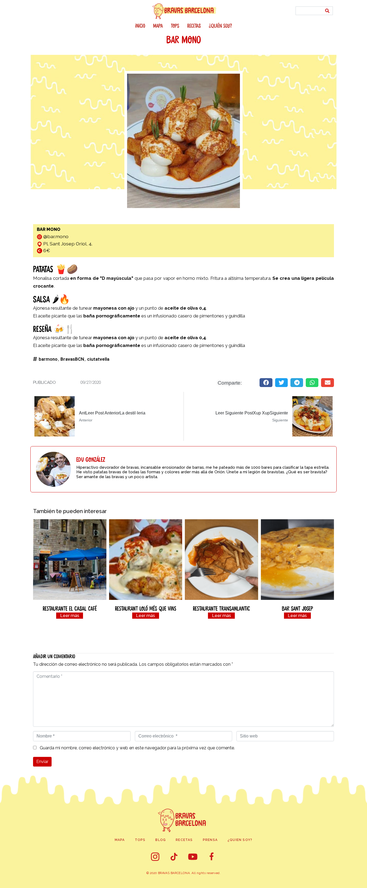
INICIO (140, 26)
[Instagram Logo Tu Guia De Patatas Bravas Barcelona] (155, 856)
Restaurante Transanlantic (221, 609)
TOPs (175, 26)
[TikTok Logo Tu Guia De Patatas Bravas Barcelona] (174, 856)
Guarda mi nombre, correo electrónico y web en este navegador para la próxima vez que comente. (137, 748)
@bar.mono (56, 236)
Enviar (42, 761)
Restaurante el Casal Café (70, 609)
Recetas (194, 26)
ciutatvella (98, 359)
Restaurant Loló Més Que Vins (145, 609)
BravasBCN (72, 359)
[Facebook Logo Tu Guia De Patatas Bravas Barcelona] (211, 856)
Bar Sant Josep (297, 609)
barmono (48, 359)
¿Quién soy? (220, 26)
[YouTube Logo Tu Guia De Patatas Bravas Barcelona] (193, 856)
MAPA (158, 26)
